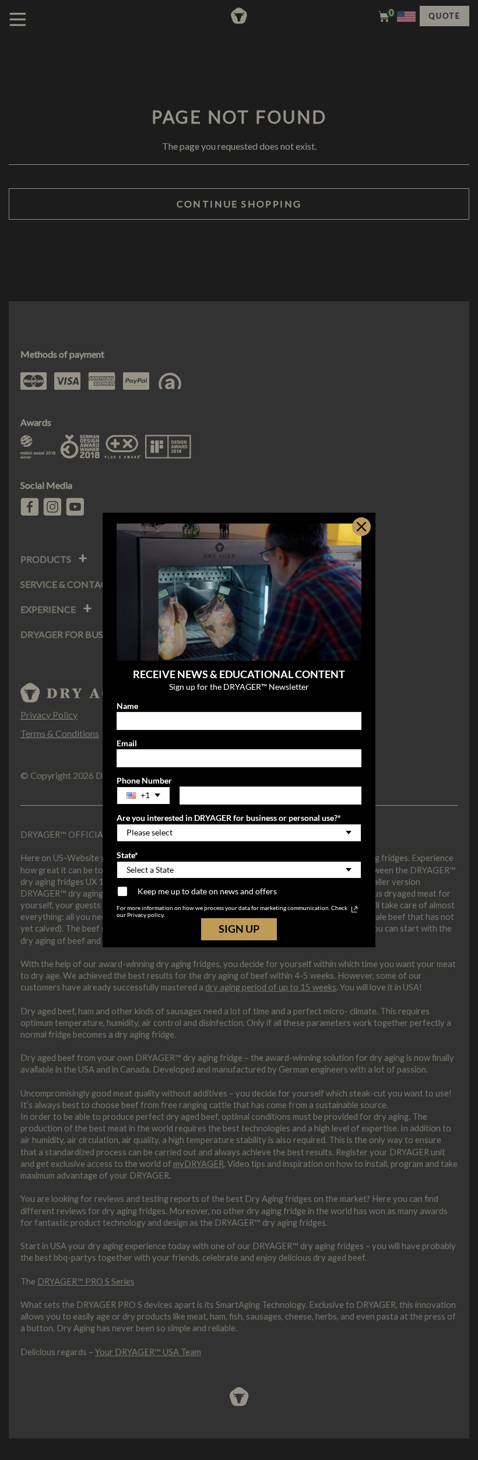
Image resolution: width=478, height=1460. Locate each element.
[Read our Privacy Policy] (354, 909)
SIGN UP (239, 928)
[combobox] (143, 796)
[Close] (361, 527)
